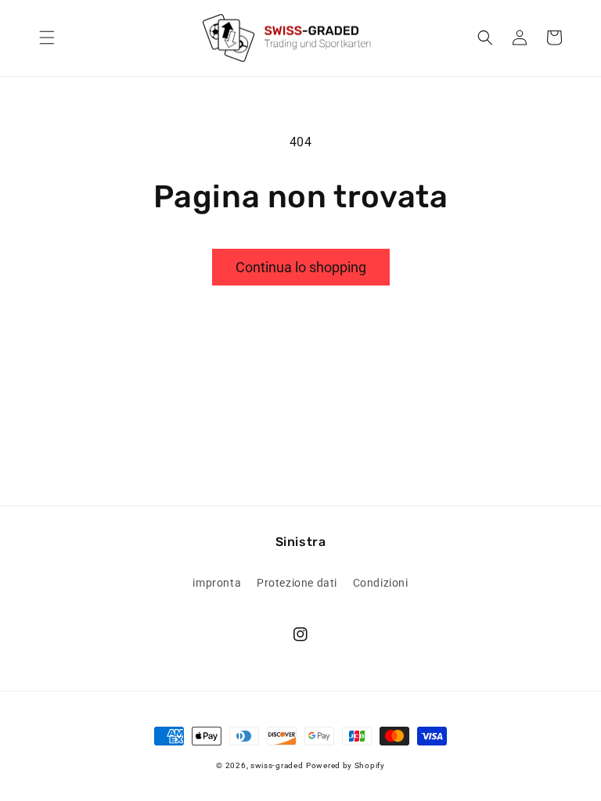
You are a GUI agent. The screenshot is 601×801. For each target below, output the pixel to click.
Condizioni (380, 583)
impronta (217, 583)
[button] (47, 37)
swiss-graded (276, 765)
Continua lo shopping (301, 267)
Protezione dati (297, 583)
